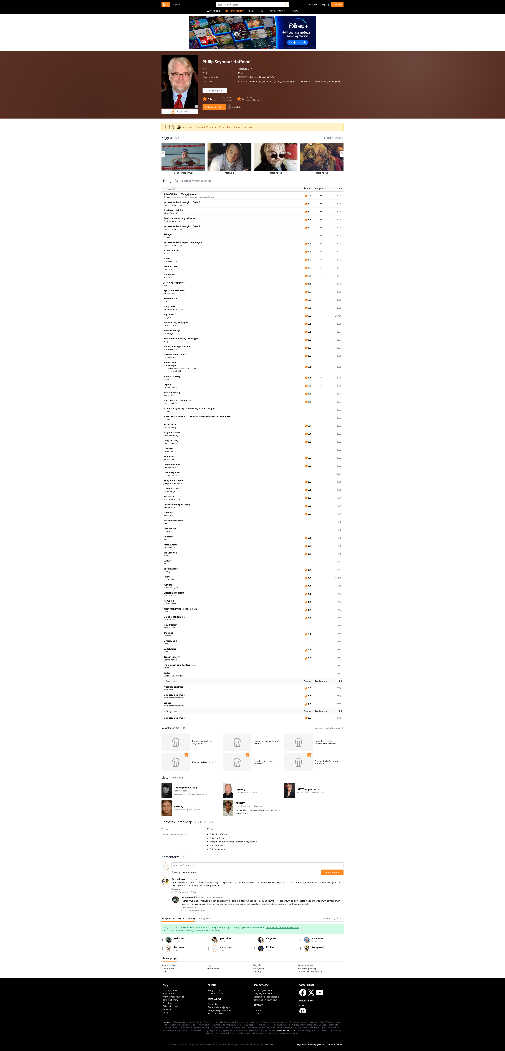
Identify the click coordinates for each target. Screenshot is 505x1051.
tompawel (318, 947)
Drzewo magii (252, 1030)
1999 (339, 497)
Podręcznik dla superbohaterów (188, 1022)
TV (262, 11)
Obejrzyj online (234, 11)
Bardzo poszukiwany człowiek (179, 218)
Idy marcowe (170, 266)
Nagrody (256, 971)
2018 (339, 195)
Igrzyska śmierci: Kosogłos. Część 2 (182, 202)
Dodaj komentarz (332, 872)
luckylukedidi (189, 897)
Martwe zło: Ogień (318, 1027)
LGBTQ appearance (308, 789)
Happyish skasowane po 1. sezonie (267, 742)
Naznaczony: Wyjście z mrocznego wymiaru (269, 1022)
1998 (339, 522)
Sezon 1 (171, 368)
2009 (339, 291)
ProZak (270, 947)
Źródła (257, 1013)
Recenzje (167, 1009)
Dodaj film (313, 4)
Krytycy (257, 1010)
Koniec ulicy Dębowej (246, 1025)
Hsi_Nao (320, 792)
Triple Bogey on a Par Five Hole (180, 664)
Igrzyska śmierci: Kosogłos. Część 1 (182, 226)
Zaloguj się (324, 4)
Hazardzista (170, 424)
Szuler (167, 672)
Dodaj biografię (214, 90)
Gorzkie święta (243, 1033)
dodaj (205, 822)
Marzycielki (204, 1025)
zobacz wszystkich (332, 918)
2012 (339, 251)
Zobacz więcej (177, 889)
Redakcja (341, 1044)
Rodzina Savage (172, 330)
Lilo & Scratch (212, 1033)
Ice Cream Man (217, 1027)
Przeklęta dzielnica (173, 210)
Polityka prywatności (317, 1044)
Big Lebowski (170, 552)
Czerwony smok (172, 464)
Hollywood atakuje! (174, 480)
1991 (339, 666)
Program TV (214, 990)
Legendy (241, 789)
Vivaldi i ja (309, 1022)
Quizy (295, 11)
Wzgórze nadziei (172, 432)
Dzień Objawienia (224, 1030)
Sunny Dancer (279, 1033)
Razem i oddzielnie (173, 520)
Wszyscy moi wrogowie (302, 1025)
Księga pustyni (241, 1022)
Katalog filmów (170, 990)
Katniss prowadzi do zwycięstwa (202, 742)
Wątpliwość (170, 314)
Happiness (169, 536)
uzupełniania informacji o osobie (282, 927)
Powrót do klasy (172, 376)
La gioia (300, 1030)
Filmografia (169, 181)
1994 (339, 594)
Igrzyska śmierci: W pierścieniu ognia (183, 242)
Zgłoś (193, 892)
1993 (339, 618)
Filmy (251, 11)
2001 (339, 473)
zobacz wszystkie (332, 137)
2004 (339, 393)
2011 (339, 267)
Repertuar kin (169, 993)
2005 (339, 377)
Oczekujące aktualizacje (310, 971)
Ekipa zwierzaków (284, 1027)
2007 (339, 331)
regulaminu (269, 1044)
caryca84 (271, 938)
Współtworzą (178, 918)
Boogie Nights (171, 568)
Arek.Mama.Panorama (325, 1022)
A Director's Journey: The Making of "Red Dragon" (190, 408)
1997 (339, 562)
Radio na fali (275, 172)
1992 (339, 642)
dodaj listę (178, 777)
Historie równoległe (281, 1025)
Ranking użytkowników (265, 999)
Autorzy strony (305, 965)
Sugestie (176, 4)
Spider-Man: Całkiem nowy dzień (260, 1027)
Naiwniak (169, 600)
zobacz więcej (248, 127)
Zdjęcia (166, 138)
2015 (339, 203)
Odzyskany (231, 1025)
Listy (164, 777)
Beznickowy (259, 806)
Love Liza (168, 448)
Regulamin (302, 1044)
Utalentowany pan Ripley (177, 504)
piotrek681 (226, 938)
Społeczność (277, 11)
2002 (339, 441)
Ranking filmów (170, 999)
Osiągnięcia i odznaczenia (266, 996)
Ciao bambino (335, 1030)
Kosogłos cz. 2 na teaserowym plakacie (325, 742)
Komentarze (213, 968)
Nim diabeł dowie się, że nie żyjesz (181, 338)
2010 (339, 283)
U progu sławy (171, 488)
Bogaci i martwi (296, 1022)
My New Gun (170, 640)
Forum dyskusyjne (263, 990)
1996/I (338, 578)
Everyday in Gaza (312, 1030)
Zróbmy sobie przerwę (261, 1033)
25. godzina (170, 456)
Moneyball (169, 274)
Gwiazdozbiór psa (228, 1033)
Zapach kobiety (172, 656)
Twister (167, 576)
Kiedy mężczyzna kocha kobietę (180, 608)
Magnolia (229, 172)
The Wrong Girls (217, 1025)
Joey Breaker (170, 624)
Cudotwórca (170, 648)
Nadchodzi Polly (172, 392)
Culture (167, 560)
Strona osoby (168, 965)
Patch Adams (170, 544)
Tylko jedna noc (264, 1025)
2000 (339, 481)
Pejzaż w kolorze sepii (235, 1027)
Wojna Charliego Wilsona (177, 346)
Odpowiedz (184, 892)
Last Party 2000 (172, 472)
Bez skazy (169, 496)
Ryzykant (168, 584)
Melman (179, 947)
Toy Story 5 (210, 1030)
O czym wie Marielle (179, 1025)
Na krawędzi (292, 1033)
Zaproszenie (333, 1027)
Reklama (331, 1044)
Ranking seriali (215, 993)
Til (256, 792)
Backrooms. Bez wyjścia (193, 1030)
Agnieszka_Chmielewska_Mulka (193, 794)
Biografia (257, 965)
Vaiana (306, 1027)
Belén (324, 1030)
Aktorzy (178, 806)
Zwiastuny (168, 1003)
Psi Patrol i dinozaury (200, 1027)
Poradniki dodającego (219, 1007)
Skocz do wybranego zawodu (196, 180)
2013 (339, 235)
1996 (339, 586)
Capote (167, 384)
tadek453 (317, 938)
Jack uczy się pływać (183, 172)
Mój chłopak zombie (174, 616)
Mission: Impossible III (175, 354)
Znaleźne (168, 632)
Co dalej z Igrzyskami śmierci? (264, 762)
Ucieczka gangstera (174, 592)
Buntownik (229, 1022)
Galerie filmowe (170, 1006)
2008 (339, 323)
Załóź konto (337, 5)
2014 (339, 211)
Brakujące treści (216, 1013)
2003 (339, 401)
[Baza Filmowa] (165, 5)
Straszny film (239, 1030)
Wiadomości (214, 11)
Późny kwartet (171, 250)
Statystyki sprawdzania (219, 1010)
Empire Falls (170, 362)
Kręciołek (193, 1025)
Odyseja (297, 1027)
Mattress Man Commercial (177, 400)
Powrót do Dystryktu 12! (204, 762)
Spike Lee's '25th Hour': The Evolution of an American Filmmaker (197, 416)
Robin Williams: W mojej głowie (180, 194)
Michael (272, 1030)
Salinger (168, 234)
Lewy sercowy (171, 440)
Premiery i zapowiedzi (173, 996)
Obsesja (263, 1030)
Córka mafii (170, 528)
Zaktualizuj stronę (307, 968)
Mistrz (167, 258)
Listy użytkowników (263, 993)
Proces (186, 1027)
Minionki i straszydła (172, 1030)
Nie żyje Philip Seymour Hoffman (326, 762)
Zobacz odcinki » (175, 371)
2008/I (338, 315)
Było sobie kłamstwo (174, 290)
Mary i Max (169, 306)
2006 (339, 355)
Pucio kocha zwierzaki (213, 1022)
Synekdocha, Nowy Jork (176, 322)
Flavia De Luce (319, 1025)
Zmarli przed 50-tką (185, 787)
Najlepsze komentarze (185, 872)
